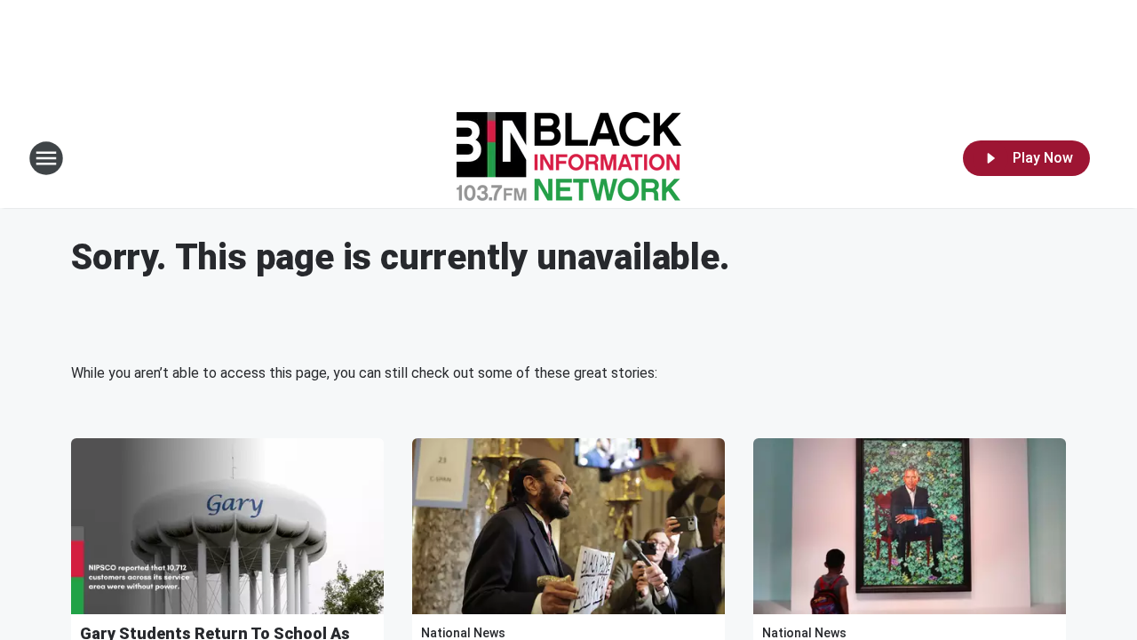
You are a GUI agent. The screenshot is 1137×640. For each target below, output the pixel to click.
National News (463, 633)
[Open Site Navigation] (46, 158)
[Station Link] (569, 158)
